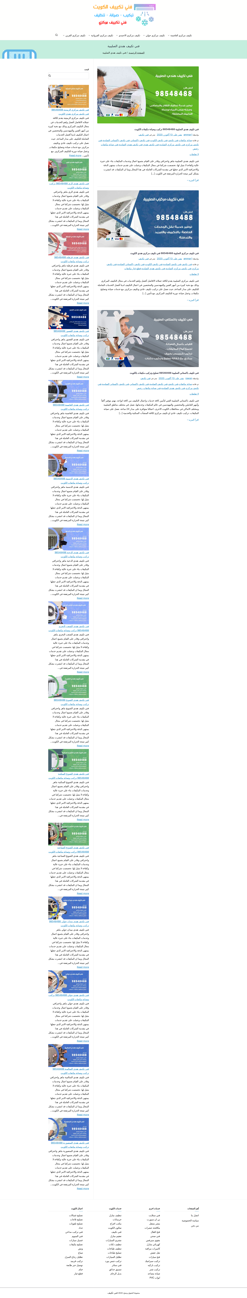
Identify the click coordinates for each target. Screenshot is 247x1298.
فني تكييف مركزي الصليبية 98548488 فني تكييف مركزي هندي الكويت (164, 253)
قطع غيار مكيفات (132, 268)
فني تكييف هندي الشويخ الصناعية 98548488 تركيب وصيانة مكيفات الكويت (68, 849)
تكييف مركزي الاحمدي (129, 35)
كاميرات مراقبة (152, 1248)
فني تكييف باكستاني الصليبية (116, 140)
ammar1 (188, 134)
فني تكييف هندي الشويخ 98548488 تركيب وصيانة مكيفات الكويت (71, 702)
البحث (86, 69)
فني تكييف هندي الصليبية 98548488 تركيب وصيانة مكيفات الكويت (166, 129)
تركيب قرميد (76, 1261)
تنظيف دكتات (115, 1244)
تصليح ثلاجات (76, 1219)
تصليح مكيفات (76, 1244)
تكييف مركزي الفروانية (102, 35)
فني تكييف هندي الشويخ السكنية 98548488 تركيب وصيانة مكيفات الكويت (68, 775)
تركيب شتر (154, 1269)
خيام (81, 1269)
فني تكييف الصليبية (172, 264)
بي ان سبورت (153, 1219)
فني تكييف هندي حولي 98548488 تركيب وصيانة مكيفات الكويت (68, 997)
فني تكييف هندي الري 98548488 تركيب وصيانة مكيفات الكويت (69, 185)
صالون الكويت (114, 1227)
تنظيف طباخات (114, 1248)
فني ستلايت (154, 1215)
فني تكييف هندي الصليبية (131, 144)
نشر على (169, 134)
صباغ (80, 1252)
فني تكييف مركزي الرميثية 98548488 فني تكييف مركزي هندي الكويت (70, 111)
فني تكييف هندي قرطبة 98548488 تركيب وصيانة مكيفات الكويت (71, 259)
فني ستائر (116, 1265)
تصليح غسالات (76, 1215)
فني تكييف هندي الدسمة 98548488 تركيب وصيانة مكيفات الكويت (71, 480)
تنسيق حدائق (115, 1269)
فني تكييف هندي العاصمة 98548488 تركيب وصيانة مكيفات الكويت (71, 407)
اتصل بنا (195, 1215)
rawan (188, 378)
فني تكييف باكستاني (139, 140)
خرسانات (117, 1219)
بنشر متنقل (154, 1223)
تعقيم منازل (115, 1236)
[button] (169, 35)
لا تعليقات (194, 154)
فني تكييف (144, 134)
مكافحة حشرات (152, 1227)
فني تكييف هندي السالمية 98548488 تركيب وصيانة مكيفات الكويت (71, 1071)
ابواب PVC (155, 1277)
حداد (81, 1227)
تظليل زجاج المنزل (74, 1257)
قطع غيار (78, 1273)
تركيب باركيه (154, 1265)
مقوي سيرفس (153, 1240)
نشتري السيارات (113, 1240)
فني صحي (155, 1236)
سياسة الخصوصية (190, 1220)
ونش (80, 1248)
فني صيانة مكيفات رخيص (149, 388)
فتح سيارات (154, 1257)
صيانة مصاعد (154, 1273)
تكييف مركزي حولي (155, 35)
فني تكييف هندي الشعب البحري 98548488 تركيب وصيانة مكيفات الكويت (68, 628)
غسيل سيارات (76, 1240)
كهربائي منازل (153, 1244)
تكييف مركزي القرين (75, 35)
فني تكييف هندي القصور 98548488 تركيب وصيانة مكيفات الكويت (71, 333)
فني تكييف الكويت (158, 140)
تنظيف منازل (115, 1215)
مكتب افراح (115, 1223)
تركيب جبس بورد (113, 1261)
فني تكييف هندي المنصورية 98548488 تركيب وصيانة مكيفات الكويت (70, 1144)
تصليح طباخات (114, 1252)
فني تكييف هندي (151, 144)
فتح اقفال (155, 1232)
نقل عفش (155, 1252)
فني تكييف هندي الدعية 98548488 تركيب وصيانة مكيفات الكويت (72, 554)
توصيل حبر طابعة (74, 1265)
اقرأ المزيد (194, 180)
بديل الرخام (116, 1273)
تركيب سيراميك (152, 1261)
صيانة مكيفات (185, 140)
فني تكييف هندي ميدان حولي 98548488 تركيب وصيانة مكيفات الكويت (69, 923)
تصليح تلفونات (76, 1223)
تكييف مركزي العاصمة (181, 35)
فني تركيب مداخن (74, 1232)
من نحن (195, 1225)
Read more (75, 155)
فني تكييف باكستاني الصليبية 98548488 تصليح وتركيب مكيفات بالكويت (164, 373)
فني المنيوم (77, 1236)
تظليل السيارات (113, 1257)
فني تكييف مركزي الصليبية (172, 144)
